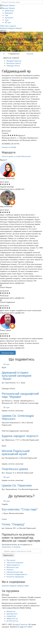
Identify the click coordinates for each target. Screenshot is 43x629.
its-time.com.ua (12, 621)
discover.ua (11, 611)
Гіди (6, 15)
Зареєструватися (13, 565)
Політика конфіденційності (17, 574)
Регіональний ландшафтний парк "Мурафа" (20, 395)
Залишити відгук (8, 353)
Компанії (10, 569)
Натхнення (9, 17)
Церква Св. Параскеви (17, 485)
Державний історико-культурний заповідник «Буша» (16, 375)
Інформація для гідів (15, 572)
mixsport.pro (11, 616)
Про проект (11, 560)
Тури (6, 20)
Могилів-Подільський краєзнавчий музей (16, 452)
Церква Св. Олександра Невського (18, 417)
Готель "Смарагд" (13, 524)
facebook (3, 28)
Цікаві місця (9, 10)
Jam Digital (28, 626)
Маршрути (9, 13)
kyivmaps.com (12, 614)
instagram (11, 28)
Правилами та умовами (11, 547)
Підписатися (8, 555)
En (5, 30)
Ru (3, 30)
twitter (26, 585)
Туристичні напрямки (15, 562)
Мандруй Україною (20, 624)
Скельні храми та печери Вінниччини (16, 156)
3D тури (8, 22)
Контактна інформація (15, 576)
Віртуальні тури (13, 567)
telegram (18, 28)
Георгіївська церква (15, 469)
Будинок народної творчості (20, 436)
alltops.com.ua (12, 618)
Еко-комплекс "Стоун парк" (20, 509)
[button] (2, 26)
